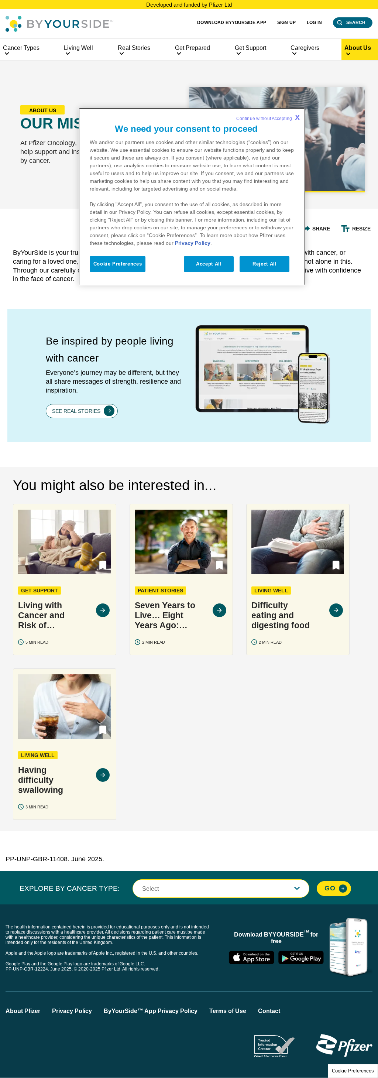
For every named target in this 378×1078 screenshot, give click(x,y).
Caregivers (305, 48)
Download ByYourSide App (231, 22)
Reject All (264, 264)
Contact (269, 1011)
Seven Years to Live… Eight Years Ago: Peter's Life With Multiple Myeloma (165, 615)
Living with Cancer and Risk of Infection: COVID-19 (41, 615)
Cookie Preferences (353, 1071)
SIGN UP (286, 22)
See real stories (76, 411)
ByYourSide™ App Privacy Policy (150, 1011)
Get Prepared (192, 48)
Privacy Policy (72, 1011)
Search (355, 22)
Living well (78, 48)
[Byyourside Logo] (59, 24)
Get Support (250, 48)
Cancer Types (21, 48)
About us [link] (357, 48)
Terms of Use (227, 1011)
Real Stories (134, 48)
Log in (314, 22)
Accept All (208, 264)
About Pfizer (23, 1011)
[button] (102, 565)
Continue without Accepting (268, 117)
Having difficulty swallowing (40, 780)
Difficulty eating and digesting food (280, 615)
